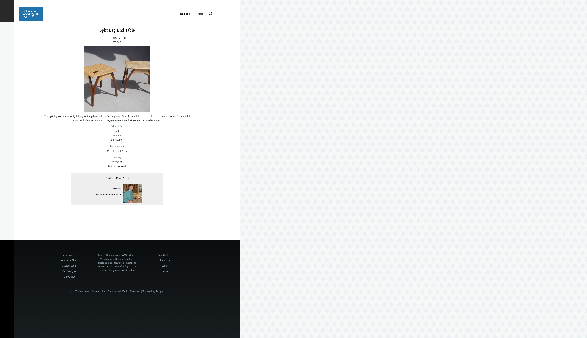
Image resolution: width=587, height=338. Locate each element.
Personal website (108, 194)
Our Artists (69, 277)
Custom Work (69, 266)
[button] (117, 79)
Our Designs (69, 271)
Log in (164, 266)
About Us (165, 260)
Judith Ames (117, 37)
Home (164, 271)
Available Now (69, 260)
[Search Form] (210, 14)
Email (117, 188)
